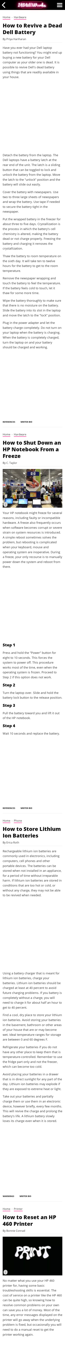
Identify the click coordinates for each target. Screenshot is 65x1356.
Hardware (20, 17)
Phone (18, 820)
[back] (5, 5)
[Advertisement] (32, 116)
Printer (18, 1209)
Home (6, 17)
